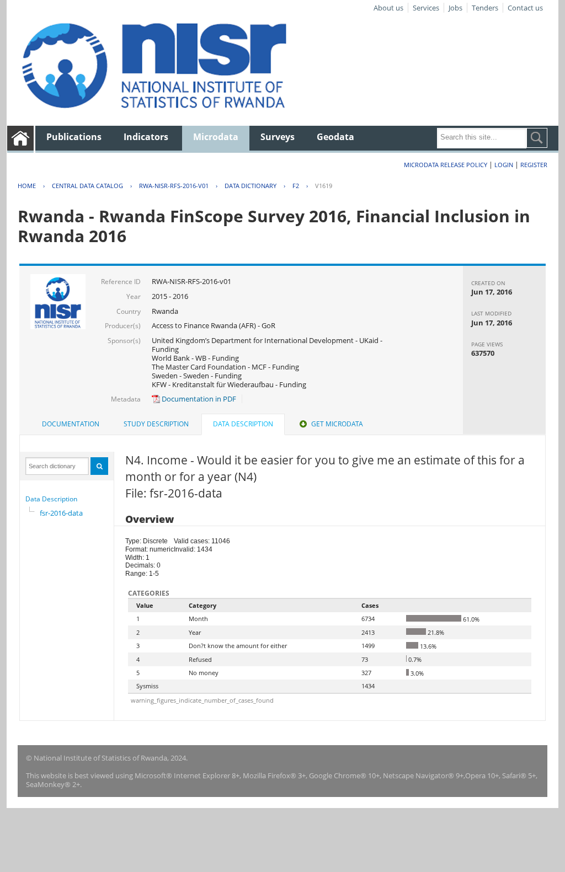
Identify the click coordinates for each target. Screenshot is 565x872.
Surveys (277, 137)
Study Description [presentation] (156, 424)
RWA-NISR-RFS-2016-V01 (174, 185)
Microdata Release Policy (445, 165)
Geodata (335, 137)
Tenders (485, 8)
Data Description (51, 499)
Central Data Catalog (87, 185)
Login (503, 165)
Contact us (525, 8)
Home (27, 185)
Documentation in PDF (198, 399)
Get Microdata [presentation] (337, 424)
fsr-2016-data (61, 513)
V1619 (323, 185)
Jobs (455, 8)
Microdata (215, 137)
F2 (295, 185)
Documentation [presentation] (70, 424)
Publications (74, 137)
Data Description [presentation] (243, 424)
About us (388, 8)
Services (426, 8)
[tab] (70, 424)
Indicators (146, 137)
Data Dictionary (250, 185)
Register (533, 165)
